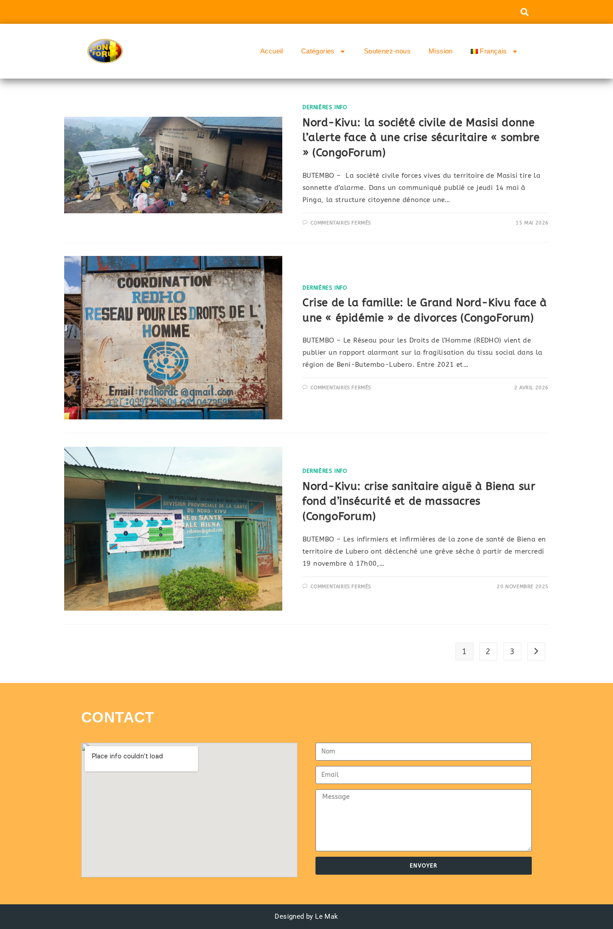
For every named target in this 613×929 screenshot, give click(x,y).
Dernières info (324, 107)
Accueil (271, 51)
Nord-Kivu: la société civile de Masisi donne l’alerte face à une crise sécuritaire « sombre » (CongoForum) (421, 137)
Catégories (318, 51)
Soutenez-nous (387, 51)
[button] (524, 11)
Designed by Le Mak (306, 916)
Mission (441, 51)
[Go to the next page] (536, 651)
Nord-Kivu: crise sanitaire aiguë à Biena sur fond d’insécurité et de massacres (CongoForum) (418, 501)
